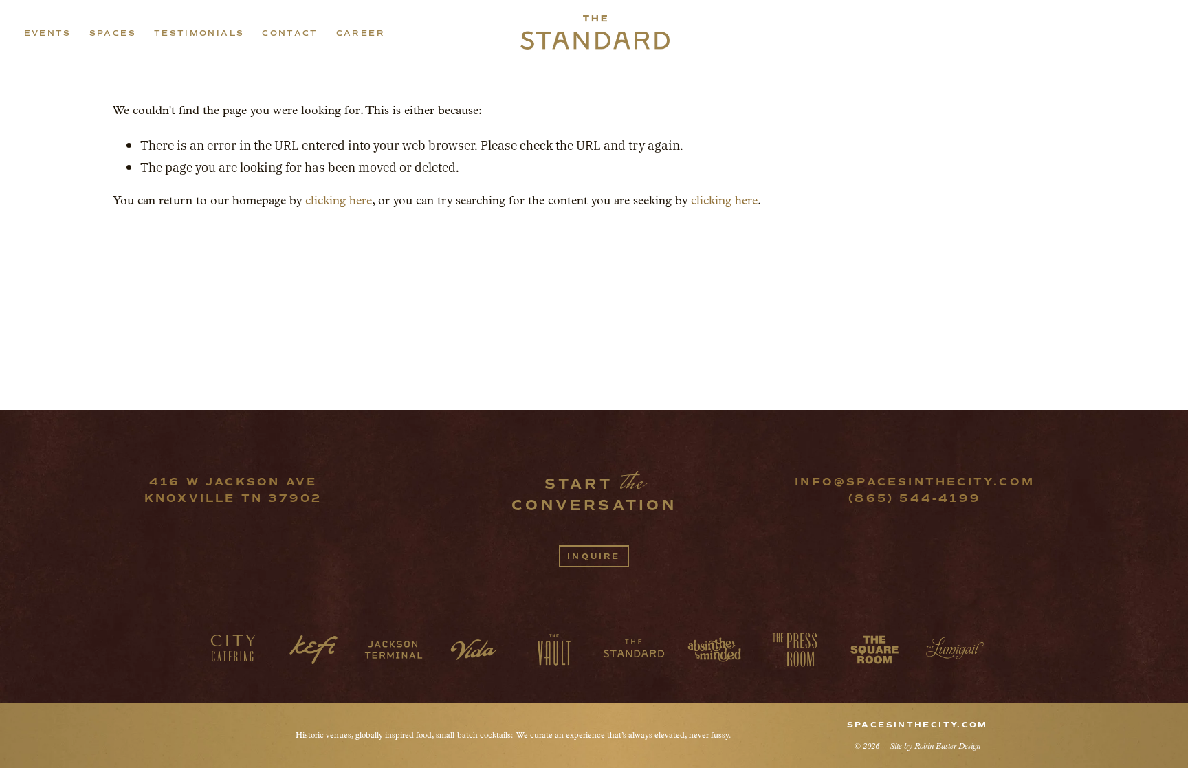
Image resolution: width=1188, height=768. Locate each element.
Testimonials (199, 33)
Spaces (112, 33)
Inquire (593, 556)
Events (48, 33)
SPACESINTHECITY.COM (917, 724)
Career (360, 33)
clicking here (338, 200)
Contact (290, 33)
